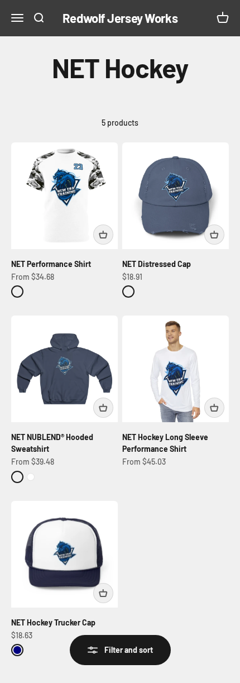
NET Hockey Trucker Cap (53, 622)
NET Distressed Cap (156, 264)
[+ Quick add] (103, 235)
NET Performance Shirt (51, 264)
